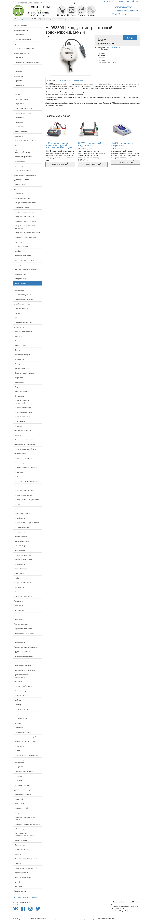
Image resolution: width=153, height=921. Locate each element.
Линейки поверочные (22, 304)
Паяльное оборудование (23, 458)
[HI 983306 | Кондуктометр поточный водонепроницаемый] (70, 55)
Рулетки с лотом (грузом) (23, 559)
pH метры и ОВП (20, 25)
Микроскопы (19, 387)
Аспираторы (18, 76)
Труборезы (18, 886)
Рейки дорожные (20, 536)
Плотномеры (19, 486)
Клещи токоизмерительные (24, 260)
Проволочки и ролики (22, 513)
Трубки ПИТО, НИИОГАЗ (23, 651)
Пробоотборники (20, 509)
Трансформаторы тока (22, 882)
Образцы (17, 435)
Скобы (16, 578)
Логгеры (17, 313)
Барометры (18, 80)
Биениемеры (19, 85)
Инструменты (19, 746)
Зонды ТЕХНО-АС (21, 803)
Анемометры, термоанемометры (26, 62)
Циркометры (19, 695)
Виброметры (19, 103)
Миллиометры (19, 845)
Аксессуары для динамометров (26, 755)
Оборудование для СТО (23, 430)
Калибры (17, 251)
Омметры (18, 854)
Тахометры (18, 605)
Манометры (18, 336)
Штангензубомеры (21, 709)
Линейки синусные (21, 308)
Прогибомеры (19, 518)
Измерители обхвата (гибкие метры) (25, 818)
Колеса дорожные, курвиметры (25, 269)
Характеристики (64, 80)
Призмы (17, 504)
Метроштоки (19, 377)
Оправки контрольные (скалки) (25, 449)
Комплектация (79, 80)
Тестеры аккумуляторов (23, 877)
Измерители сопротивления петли (27, 232)
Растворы (18, 863)
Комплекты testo (20, 274)
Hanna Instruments (113, 47)
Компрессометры (20, 278)
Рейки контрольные (21, 541)
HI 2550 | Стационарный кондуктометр (89, 144)
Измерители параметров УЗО (25, 221)
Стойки (17, 592)
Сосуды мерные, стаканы (23, 582)
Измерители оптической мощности (27, 824)
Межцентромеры (20, 345)
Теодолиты (18, 615)
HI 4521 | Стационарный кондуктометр (122, 144)
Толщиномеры (19, 638)
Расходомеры (19, 532)
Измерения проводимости (24, 212)
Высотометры (19, 127)
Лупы (16, 318)
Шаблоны (17, 700)
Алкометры (18, 57)
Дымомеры (18, 193)
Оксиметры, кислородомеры (24, 444)
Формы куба (18, 681)
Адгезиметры (19, 44)
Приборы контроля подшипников (26, 499)
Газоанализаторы (20, 131)
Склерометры (19, 573)
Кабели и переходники (22, 829)
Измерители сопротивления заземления (24, 226)
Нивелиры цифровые (22, 417)
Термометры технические (23, 628)
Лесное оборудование (22, 294)
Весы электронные (21, 99)
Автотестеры (19, 34)
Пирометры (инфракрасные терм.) (27, 467)
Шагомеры (18, 704)
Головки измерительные (23, 156)
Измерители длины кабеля (24, 216)
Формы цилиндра (20, 691)
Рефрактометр (19, 550)
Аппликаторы (19, 67)
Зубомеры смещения (22, 198)
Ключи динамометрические (24, 265)
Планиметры (19, 472)
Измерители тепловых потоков (25, 237)
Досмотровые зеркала (22, 794)
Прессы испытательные (23, 495)
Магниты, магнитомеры (23, 331)
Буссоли (17, 94)
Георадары (18, 136)
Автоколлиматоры (21, 30)
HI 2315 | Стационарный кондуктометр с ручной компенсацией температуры (58, 145)
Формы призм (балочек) (23, 686)
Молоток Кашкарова (21, 391)
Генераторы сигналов (22, 785)
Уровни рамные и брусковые (25, 670)
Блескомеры (19, 90)
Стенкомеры (19, 587)
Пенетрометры (19, 463)
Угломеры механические (23, 656)
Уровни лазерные (20, 891)
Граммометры (19, 161)
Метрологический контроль (24, 373)
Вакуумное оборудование (23, 771)
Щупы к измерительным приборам (27, 737)
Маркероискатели (21, 840)
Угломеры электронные (23, 661)
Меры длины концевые (22, 354)
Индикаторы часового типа (24, 242)
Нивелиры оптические (22, 407)
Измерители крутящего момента (26, 813)
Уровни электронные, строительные (22, 675)
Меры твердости (20, 359)
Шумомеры (18, 727)
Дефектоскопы (19, 184)
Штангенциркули (20, 718)
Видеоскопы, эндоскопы (23, 108)
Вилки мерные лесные (22, 113)
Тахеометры (19, 601)
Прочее (17, 750)
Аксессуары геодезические (24, 48)
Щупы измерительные (22, 732)
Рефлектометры (20, 545)
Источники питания (21, 246)
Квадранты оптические (22, 255)
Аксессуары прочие (21, 53)
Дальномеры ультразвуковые (25, 175)
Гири (16, 145)
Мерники (17, 350)
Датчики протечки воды (22, 790)
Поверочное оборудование (24, 490)
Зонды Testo (19, 799)
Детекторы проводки (21, 179)
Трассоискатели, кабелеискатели (26, 647)
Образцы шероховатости (23, 440)
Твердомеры (19, 610)
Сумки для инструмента (23, 596)
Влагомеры (18, 122)
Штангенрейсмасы (21, 714)
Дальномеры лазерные (22, 170)
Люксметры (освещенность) (24, 322)
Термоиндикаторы (21, 624)
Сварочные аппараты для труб (25, 868)
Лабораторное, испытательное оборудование (25, 289)
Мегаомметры (19, 341)
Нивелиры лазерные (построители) (22, 401)
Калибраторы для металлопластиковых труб (24, 834)
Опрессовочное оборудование (25, 859)
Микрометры (19, 382)
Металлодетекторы (21, 368)
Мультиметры (19, 396)
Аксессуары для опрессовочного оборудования (26, 761)
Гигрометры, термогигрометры (25, 140)
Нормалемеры (19, 421)
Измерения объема (21, 207)
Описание (51, 80)
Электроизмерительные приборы (26, 741)
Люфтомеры (19, 327)
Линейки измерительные (23, 299)
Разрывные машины (21, 527)
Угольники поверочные (22, 665)
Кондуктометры (20, 283)
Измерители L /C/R (21, 808)
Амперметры (19, 766)
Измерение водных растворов (25, 202)
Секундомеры (19, 564)
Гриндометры (19, 166)
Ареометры (18, 71)
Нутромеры (18, 426)
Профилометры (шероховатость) (26, 522)
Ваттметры (18, 776)
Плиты (16, 476)
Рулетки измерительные (23, 555)
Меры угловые (19, 364)
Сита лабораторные (21, 569)
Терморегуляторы (21, 872)
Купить (130, 37)
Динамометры (19, 189)
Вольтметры (18, 780)
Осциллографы (20, 453)
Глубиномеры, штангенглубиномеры (22, 151)
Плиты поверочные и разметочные (27, 481)
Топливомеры (19, 642)
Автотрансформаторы (22, 39)
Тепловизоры (19, 619)
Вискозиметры (19, 117)
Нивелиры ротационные (23, 412)
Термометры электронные (24, 633)
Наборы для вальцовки (22, 849)
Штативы (17, 723)
